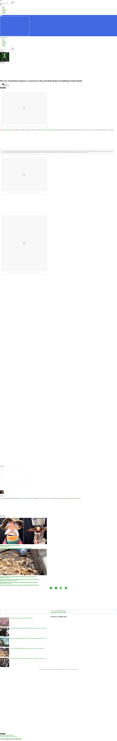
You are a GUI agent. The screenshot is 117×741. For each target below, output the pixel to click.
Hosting (3, 41)
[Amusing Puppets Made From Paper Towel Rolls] (23, 543)
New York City (24, 498)
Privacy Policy (3, 735)
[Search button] (13, 49)
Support (3, 44)
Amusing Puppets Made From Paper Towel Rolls (10, 545)
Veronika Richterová (9, 129)
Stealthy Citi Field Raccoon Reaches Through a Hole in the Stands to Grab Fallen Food (18, 576)
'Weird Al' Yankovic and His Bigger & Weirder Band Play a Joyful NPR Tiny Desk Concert (27, 658)
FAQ (3, 40)
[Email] (5, 88)
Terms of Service (9, 735)
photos (69, 498)
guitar (64, 498)
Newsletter (4, 42)
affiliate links (51, 669)
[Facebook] (0, 88)
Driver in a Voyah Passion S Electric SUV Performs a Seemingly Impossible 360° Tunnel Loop (19, 585)
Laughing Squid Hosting (58, 612)
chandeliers (111, 129)
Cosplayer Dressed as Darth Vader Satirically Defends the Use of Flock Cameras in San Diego (19, 579)
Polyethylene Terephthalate (47, 129)
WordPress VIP (19, 738)
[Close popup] (1, 15)
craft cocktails (78, 498)
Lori (1, 498)
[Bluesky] (2, 88)
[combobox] (5, 49)
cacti (88, 129)
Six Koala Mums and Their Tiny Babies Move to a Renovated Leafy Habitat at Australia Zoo (19, 582)
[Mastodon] (5, 734)
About (3, 39)
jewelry (57, 498)
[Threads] (3, 88)
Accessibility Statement (4, 736)
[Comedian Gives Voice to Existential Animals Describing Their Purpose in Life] (4, 546)
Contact (3, 46)
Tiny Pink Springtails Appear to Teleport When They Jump (21, 617)
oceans (90, 129)
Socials (3, 43)
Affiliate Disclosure (13, 736)
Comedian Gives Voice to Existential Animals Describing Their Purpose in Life (16, 548)
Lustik (2, 466)
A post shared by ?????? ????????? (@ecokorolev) (17, 126)
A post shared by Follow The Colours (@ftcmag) (17, 272)
